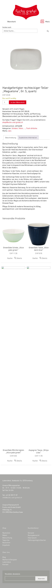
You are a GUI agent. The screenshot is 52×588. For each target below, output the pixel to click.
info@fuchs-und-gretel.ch (12, 497)
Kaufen (10, 258)
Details (19, 258)
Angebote (6, 545)
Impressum (32, 537)
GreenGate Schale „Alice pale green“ (13, 248)
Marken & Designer (9, 559)
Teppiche (5, 540)
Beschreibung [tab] (10, 137)
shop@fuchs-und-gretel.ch (12, 122)
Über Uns (6, 552)
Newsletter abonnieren (12, 574)
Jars (9, 130)
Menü (47, 21)
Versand (31, 533)
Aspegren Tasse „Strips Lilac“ (39, 451)
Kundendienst (33, 528)
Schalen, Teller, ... (18, 128)
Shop (4, 528)
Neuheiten (6, 533)
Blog (15, 520)
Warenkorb (11, 21)
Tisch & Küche (31, 128)
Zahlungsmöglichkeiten (37, 540)
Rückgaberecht (33, 535)
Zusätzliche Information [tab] (28, 137)
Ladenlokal (6, 562)
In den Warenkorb (18, 102)
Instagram (9, 520)
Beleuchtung (7, 537)
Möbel (4, 535)
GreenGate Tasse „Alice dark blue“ (38, 248)
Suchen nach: (6, 27)
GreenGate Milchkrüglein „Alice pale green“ (13, 451)
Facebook (4, 520)
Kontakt (5, 564)
